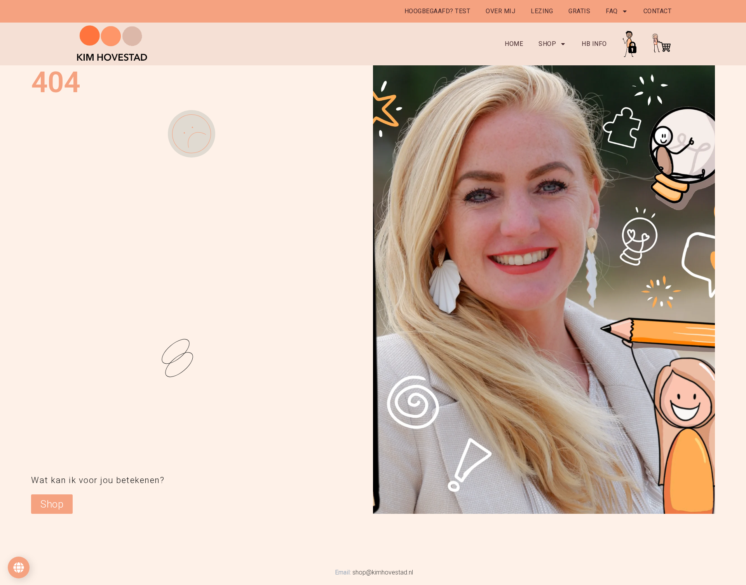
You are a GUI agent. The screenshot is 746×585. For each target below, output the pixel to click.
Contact (657, 11)
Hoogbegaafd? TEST (437, 11)
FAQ (612, 11)
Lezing (542, 11)
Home (514, 43)
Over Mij (500, 11)
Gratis (579, 11)
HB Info (594, 43)
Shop (547, 43)
